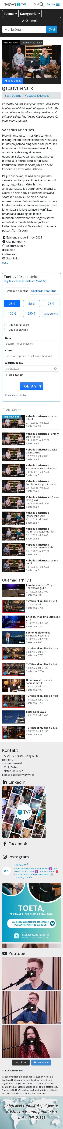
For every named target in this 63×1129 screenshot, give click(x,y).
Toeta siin (31, 386)
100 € (12, 313)
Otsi (51, 29)
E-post (9, 350)
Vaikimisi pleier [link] (11, 42)
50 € (31, 303)
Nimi (8, 338)
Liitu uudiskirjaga (18, 329)
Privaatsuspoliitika (15, 395)
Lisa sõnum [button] (15, 375)
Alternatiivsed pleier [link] (31, 42)
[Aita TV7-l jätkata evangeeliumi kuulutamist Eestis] (31, 912)
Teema (9, 14)
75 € (51, 303)
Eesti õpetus (13, 96)
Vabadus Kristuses (37, 96)
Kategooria (28, 14)
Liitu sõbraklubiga (19, 324)
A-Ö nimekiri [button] (31, 20)
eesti (5, 262)
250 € (31, 313)
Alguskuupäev (14, 362)
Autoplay (13, 410)
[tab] (17, 291)
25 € (12, 303)
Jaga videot (14, 80)
